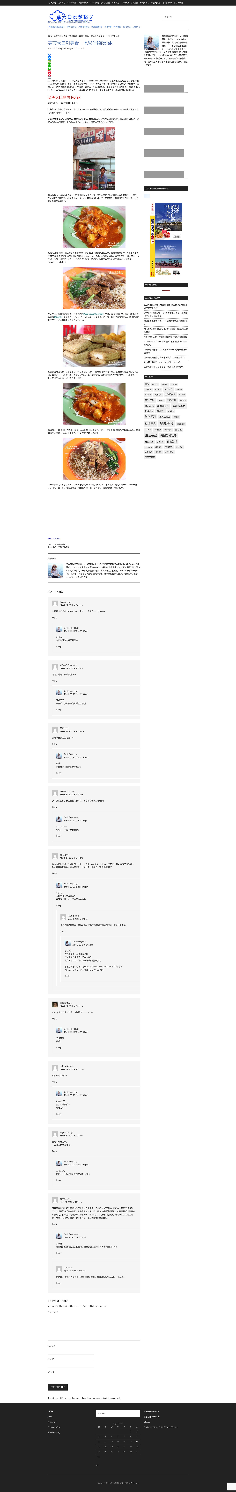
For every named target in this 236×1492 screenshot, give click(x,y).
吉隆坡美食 (170, 394)
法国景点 (148, 430)
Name (51, 1346)
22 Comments (79, 49)
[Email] (94, 77)
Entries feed (52, 1422)
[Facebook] (94, 55)
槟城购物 (181, 424)
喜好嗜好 (149, 400)
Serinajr (63, 602)
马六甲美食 (150, 457)
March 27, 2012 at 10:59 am (72, 731)
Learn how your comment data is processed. (101, 1398)
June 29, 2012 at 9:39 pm (75, 1237)
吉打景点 (148, 395)
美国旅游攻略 (168, 435)
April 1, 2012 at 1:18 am (78, 919)
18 (105, 1447)
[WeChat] (94, 61)
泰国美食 (167, 430)
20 (118, 1447)
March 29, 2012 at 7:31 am (71, 1136)
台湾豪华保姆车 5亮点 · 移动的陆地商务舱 (162, 362)
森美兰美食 (84, 36)
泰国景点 (158, 430)
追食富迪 (64, 1003)
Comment (53, 1312)
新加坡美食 (178, 406)
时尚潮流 (150, 416)
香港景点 (148, 452)
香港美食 (158, 452)
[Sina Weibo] (94, 71)
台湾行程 (179, 389)
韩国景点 (179, 447)
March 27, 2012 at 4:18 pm (71, 795)
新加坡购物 (149, 411)
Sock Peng (69, 628)
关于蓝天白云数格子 (151, 1412)
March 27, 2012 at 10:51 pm (72, 1069)
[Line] (94, 68)
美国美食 (160, 442)
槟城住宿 (176, 417)
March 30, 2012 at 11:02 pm (76, 631)
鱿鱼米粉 (58, 317)
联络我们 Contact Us (152, 1417)
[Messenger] (94, 58)
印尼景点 (155, 384)
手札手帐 (172, 400)
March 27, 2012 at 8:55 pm (71, 1006)
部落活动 (172, 441)
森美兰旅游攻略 (70, 36)
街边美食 (65, 547)
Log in (50, 1417)
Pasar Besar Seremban (93, 314)
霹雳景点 (158, 447)
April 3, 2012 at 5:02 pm (83, 945)
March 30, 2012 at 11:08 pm (76, 887)
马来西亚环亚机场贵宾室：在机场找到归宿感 (163, 367)
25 (105, 1452)
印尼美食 (165, 384)
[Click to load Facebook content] (147, 196)
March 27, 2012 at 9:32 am (71, 668)
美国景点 (149, 442)
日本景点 (171, 411)
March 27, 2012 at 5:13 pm (71, 858)
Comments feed (54, 1427)
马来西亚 (58, 36)
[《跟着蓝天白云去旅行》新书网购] (166, 276)
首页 (50, 36)
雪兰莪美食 (148, 447)
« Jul (97, 1466)
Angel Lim (64, 1132)
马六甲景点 (169, 452)
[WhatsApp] (94, 64)
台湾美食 (168, 389)
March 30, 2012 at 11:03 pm (76, 694)
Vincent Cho (65, 791)
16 (137, 1442)
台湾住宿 (148, 389)
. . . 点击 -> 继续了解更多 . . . (78, 577)
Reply (54, 617)
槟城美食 (166, 423)
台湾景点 (158, 389)
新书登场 (183, 400)
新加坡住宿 (149, 406)
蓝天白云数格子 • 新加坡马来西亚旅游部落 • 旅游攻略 (71, 15)
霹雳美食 (169, 447)
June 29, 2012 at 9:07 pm (71, 1202)
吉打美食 (158, 395)
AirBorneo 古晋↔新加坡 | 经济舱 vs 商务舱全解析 (165, 337)
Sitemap (147, 1422)
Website (51, 1372)
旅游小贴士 (161, 411)
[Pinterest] (94, 74)
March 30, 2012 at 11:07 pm (76, 820)
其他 (147, 384)
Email (51, 1359)
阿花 (62, 728)
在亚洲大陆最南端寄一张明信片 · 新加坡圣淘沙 (164, 357)
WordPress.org (54, 1433)
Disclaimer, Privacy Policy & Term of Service (161, 1427)
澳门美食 (178, 430)
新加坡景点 (163, 406)
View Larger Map (54, 538)
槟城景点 (150, 423)
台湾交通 (174, 384)
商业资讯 (182, 395)
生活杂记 (151, 435)
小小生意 (160, 400)
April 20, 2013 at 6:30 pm (75, 1271)
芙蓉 (60, 547)
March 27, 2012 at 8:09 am (71, 605)
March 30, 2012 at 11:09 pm (76, 1165)
